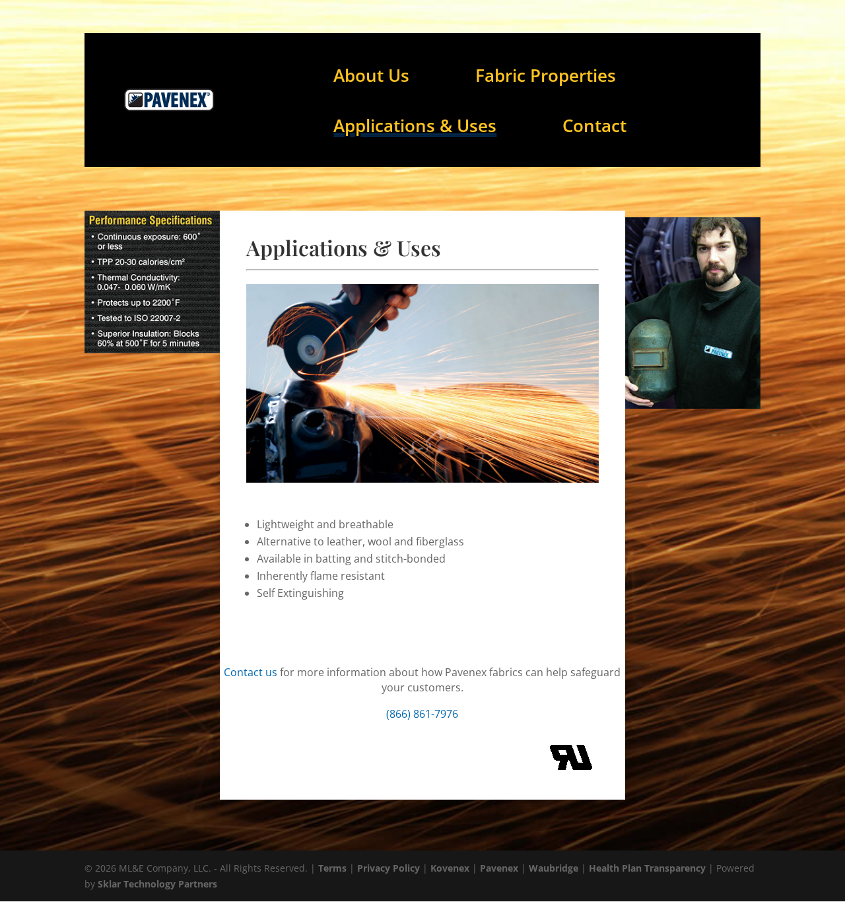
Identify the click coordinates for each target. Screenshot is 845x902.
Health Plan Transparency (647, 868)
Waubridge (553, 868)
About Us (371, 75)
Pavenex (499, 868)
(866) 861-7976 (422, 714)
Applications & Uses (414, 125)
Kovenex (449, 868)
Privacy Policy (388, 868)
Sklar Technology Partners (157, 884)
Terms (332, 868)
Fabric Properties (545, 75)
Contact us (250, 672)
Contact (594, 125)
